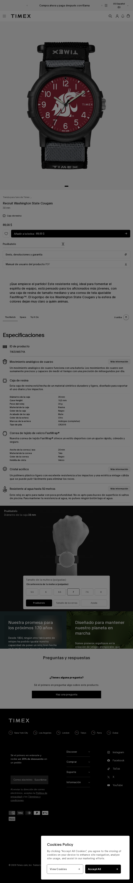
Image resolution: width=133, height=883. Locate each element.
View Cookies (58, 869)
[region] (85, 858)
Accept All (94, 869)
